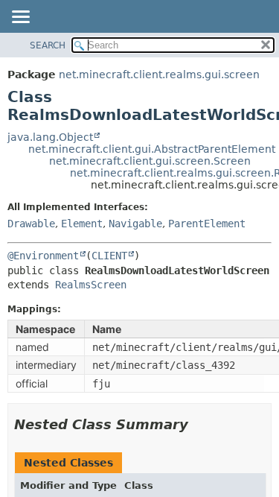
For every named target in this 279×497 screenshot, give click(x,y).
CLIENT (109, 256)
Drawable (31, 223)
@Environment (43, 256)
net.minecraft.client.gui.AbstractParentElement (151, 149)
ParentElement (207, 223)
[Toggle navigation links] (20, 17)
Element (82, 223)
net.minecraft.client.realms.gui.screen (159, 74)
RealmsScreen (90, 285)
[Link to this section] (199, 424)
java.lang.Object (50, 137)
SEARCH (47, 45)
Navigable (135, 223)
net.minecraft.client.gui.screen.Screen (150, 161)
